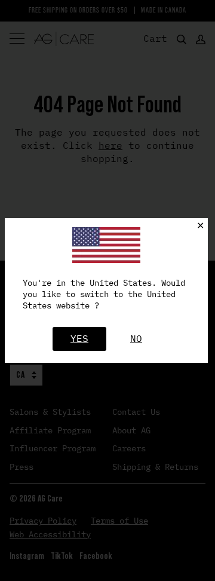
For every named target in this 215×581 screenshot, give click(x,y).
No (136, 338)
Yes (79, 338)
